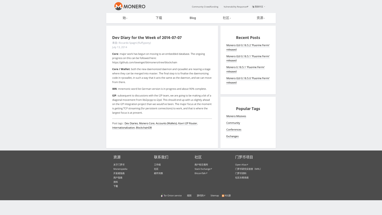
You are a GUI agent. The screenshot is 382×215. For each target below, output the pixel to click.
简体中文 (259, 6)
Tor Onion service (173, 195)
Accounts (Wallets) (166, 123)
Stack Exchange (202, 168)
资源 (260, 18)
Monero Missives (236, 116)
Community (233, 123)
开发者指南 (119, 173)
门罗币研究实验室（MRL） (248, 168)
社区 (226, 18)
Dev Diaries (131, 123)
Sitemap (215, 195)
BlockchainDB (144, 127)
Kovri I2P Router (187, 123)
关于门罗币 (119, 164)
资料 (115, 181)
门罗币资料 (240, 173)
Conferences (233, 129)
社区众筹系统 (242, 177)
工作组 (157, 164)
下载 (159, 18)
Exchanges (232, 136)
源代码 (200, 195)
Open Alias (240, 164)
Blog (193, 18)
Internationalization (123, 127)
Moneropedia (120, 168)
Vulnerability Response (235, 6)
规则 (189, 195)
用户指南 (117, 177)
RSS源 (228, 195)
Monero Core (147, 123)
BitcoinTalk (200, 173)
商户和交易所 (201, 164)
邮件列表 (158, 173)
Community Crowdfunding (205, 6)
